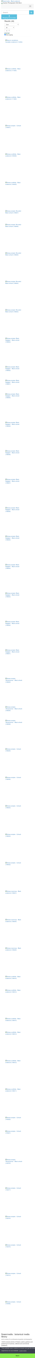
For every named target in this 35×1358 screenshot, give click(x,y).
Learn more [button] (22, 1350)
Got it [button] (17, 1355)
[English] (2, 3)
